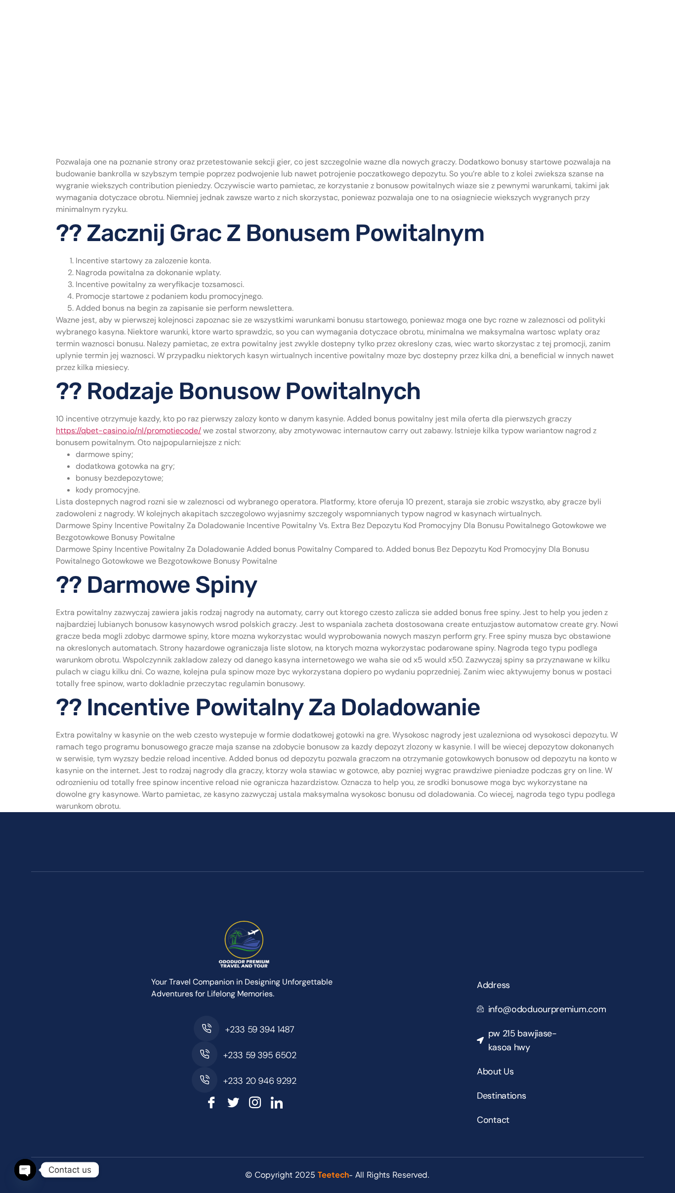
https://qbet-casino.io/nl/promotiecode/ (128, 430)
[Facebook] (211, 1103)
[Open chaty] (25, 1170)
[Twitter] (233, 1103)
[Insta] (255, 1103)
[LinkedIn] (277, 1103)
